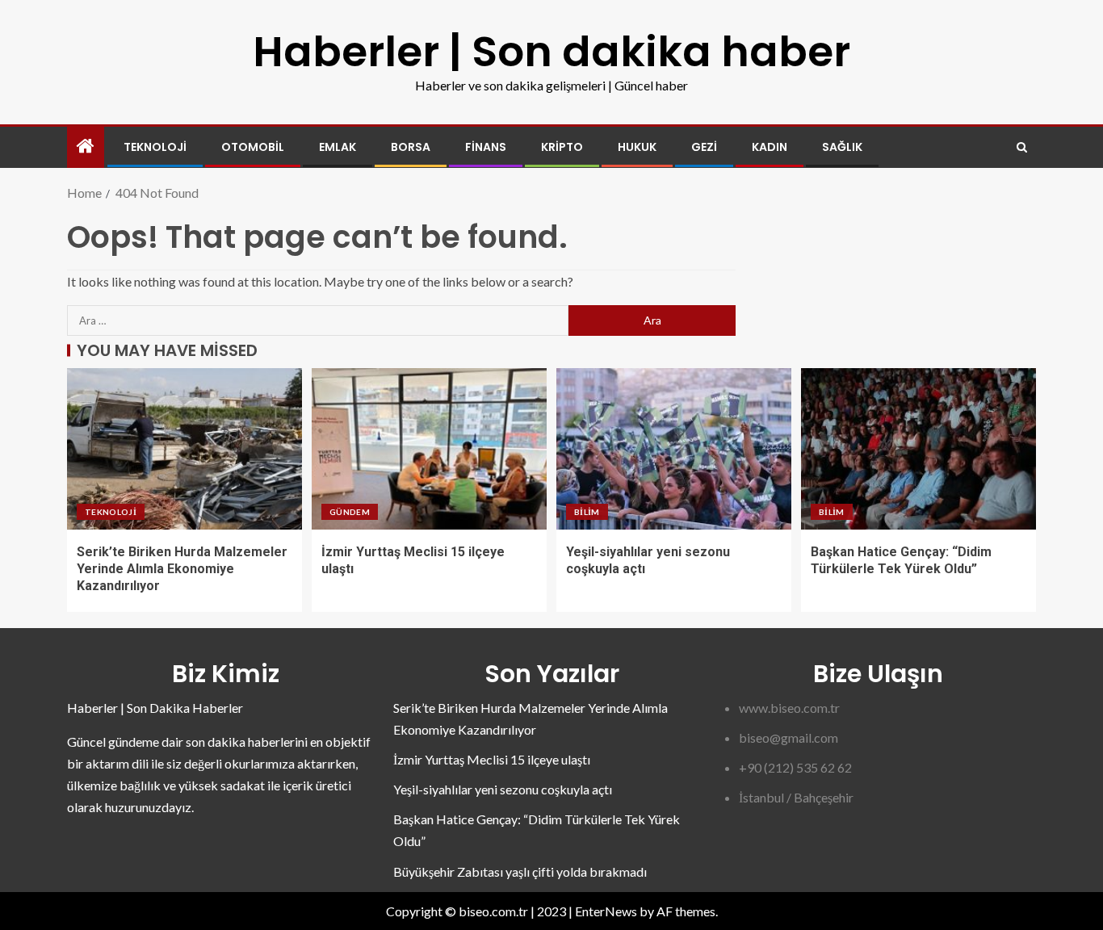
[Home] (85, 146)
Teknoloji (155, 147)
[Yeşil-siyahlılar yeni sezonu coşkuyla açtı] (673, 449)
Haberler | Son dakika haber (551, 51)
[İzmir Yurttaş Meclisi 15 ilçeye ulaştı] (429, 449)
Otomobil (252, 147)
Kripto (562, 147)
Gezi (704, 147)
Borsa (410, 147)
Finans (485, 147)
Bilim (587, 512)
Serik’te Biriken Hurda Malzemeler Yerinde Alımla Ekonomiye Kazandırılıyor (182, 569)
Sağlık (842, 147)
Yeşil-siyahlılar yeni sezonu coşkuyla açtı (502, 789)
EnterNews (606, 911)
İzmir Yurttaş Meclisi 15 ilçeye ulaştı (491, 759)
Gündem (349, 512)
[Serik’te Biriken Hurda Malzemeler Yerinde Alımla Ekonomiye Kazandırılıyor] (184, 449)
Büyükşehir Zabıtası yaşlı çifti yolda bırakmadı (520, 871)
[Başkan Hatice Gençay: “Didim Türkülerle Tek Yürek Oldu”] (918, 449)
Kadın (769, 147)
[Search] (1022, 147)
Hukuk (637, 147)
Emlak (337, 147)
